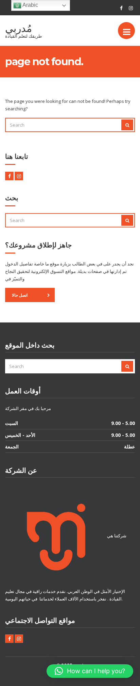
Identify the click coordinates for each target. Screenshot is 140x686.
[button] (90, 671)
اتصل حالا (20, 295)
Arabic (29, 5)
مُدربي (18, 28)
